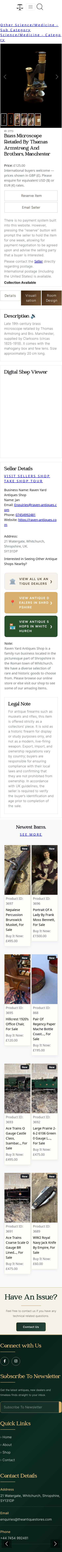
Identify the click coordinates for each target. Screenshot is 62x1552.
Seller (38, 261)
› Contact (7, 1460)
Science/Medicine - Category (30, 37)
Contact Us (31, 1327)
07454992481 (26, 515)
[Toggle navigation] (30, 6)
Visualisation (31, 298)
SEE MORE (31, 834)
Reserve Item (31, 196)
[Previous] (7, 1544)
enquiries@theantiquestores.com (26, 1519)
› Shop (5, 1452)
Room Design (52, 298)
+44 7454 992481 (14, 1538)
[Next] (55, 1544)
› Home (6, 1437)
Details (10, 296)
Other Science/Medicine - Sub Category (29, 27)
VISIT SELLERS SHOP (27, 476)
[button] (5, 77)
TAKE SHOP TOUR (23, 481)
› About (6, 1445)
